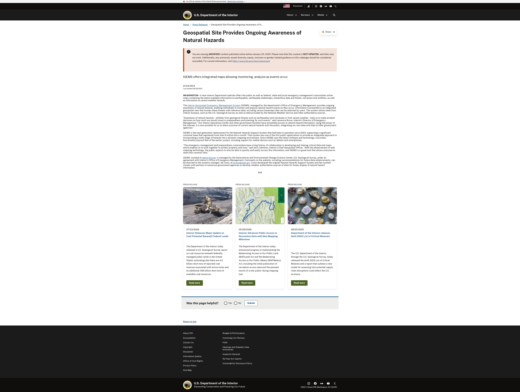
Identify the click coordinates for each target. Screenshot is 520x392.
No (239, 303)
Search (334, 15)
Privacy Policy (189, 365)
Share (328, 32)
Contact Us (188, 342)
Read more (194, 283)
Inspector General (231, 354)
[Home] (187, 15)
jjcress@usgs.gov (241, 162)
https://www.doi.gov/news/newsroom (251, 61)
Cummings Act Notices (234, 338)
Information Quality (192, 356)
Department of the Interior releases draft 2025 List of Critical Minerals (310, 234)
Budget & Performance (234, 333)
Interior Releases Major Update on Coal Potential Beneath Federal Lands (207, 234)
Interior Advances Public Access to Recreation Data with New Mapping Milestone (258, 236)
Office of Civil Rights (193, 361)
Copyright (187, 347)
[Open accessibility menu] (308, 6)
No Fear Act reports (232, 359)
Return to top (189, 321)
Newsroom (298, 6)
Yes (230, 303)
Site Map (187, 370)
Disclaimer (188, 352)
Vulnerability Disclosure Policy (237, 363)
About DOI (188, 333)
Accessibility (189, 338)
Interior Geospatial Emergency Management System (213, 105)
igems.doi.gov (209, 157)
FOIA (225, 342)
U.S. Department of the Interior (216, 15)
